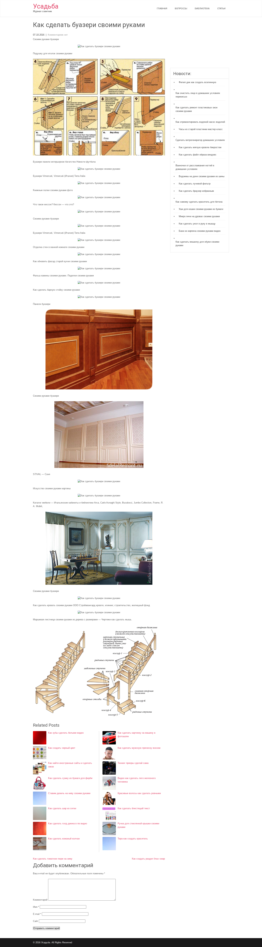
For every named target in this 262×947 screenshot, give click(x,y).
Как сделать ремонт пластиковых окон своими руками (196, 109)
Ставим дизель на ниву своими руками (69, 793)
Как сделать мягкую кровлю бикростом (200, 147)
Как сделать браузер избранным (196, 191)
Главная (162, 8)
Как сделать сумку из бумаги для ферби (70, 778)
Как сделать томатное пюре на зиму (52, 858)
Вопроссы (181, 8)
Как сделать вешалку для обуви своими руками (197, 243)
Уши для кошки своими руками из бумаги (201, 209)
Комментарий (40, 899)
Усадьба (45, 6)
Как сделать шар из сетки (62, 808)
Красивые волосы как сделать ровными (139, 793)
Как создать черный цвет (61, 748)
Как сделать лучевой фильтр (194, 183)
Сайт (35, 921)
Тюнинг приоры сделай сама (133, 763)
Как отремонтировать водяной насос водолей (200, 122)
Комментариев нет (58, 34)
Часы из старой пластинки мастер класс (201, 129)
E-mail (37, 914)
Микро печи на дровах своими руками (199, 216)
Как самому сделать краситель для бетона (199, 201)
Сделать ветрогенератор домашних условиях (200, 140)
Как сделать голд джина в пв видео (67, 823)
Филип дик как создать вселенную (197, 82)
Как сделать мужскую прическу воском (139, 748)
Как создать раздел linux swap (148, 858)
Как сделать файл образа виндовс (197, 154)
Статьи (221, 8)
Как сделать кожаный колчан (64, 838)
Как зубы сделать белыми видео (66, 732)
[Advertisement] (199, 44)
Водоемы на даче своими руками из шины (201, 176)
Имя (36, 907)
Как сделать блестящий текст (134, 808)
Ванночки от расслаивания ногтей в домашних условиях (195, 167)
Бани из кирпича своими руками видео (199, 231)
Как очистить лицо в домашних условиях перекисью (198, 95)
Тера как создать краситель (133, 838)
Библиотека (202, 8)
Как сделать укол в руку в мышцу (197, 223)
